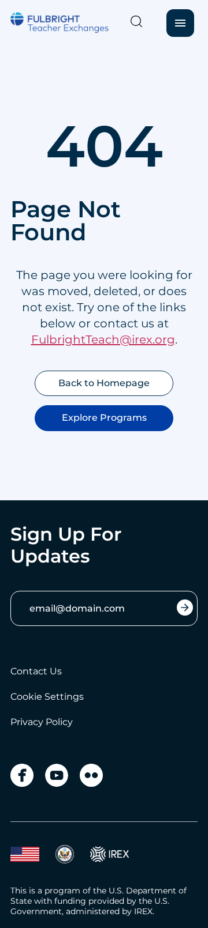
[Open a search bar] (136, 21)
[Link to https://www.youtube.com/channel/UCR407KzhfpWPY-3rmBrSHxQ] (56, 775)
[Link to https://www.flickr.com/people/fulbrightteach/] (91, 775)
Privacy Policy (41, 721)
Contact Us (36, 671)
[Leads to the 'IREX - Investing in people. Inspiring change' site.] (109, 854)
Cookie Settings (47, 696)
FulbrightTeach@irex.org (103, 339)
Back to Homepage (104, 383)
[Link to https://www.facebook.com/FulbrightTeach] (22, 775)
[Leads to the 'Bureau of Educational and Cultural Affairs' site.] (24, 854)
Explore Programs (104, 417)
